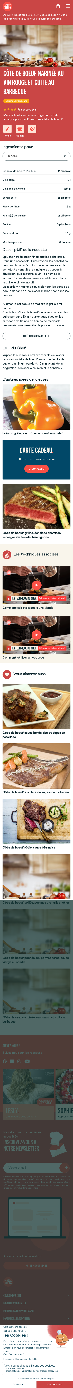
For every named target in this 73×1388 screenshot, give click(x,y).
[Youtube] (27, 1061)
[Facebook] (5, 1061)
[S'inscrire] (64, 1168)
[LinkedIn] (12, 1061)
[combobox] (8, 156)
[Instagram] (19, 1061)
